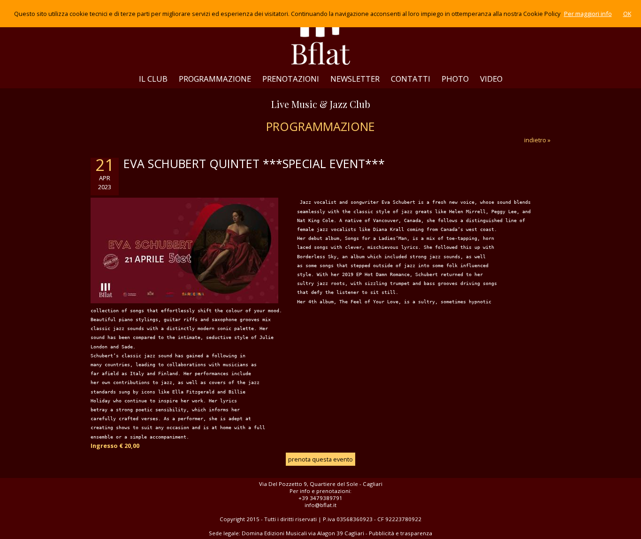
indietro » (537, 140)
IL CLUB (153, 78)
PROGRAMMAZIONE (215, 78)
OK (627, 13)
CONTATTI (410, 78)
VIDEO (491, 78)
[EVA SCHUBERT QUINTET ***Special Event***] (184, 301)
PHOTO (455, 78)
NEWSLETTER (355, 78)
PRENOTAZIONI (290, 78)
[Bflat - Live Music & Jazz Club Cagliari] (321, 34)
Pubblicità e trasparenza (400, 533)
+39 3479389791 (320, 497)
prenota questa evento (320, 459)
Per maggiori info (588, 13)
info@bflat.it (320, 504)
